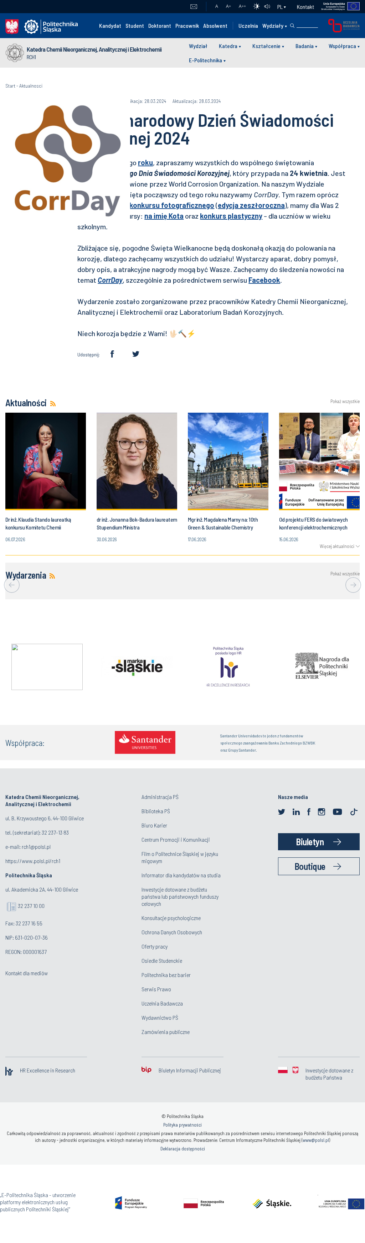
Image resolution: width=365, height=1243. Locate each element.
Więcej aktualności (337, 546)
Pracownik (187, 25)
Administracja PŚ (160, 796)
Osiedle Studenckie (162, 960)
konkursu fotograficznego (171, 205)
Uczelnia (248, 25)
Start (10, 86)
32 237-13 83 (55, 832)
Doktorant (159, 25)
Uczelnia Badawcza (162, 1003)
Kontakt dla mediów (26, 973)
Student (134, 25)
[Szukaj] (292, 25)
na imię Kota (164, 215)
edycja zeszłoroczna (251, 205)
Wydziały (272, 25)
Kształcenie (266, 45)
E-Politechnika (205, 60)
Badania (304, 45)
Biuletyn (310, 841)
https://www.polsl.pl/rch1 (32, 860)
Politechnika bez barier (166, 974)
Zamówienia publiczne (166, 1031)
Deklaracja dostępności (182, 1148)
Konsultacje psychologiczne (171, 917)
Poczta (193, 7)
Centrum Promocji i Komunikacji (176, 839)
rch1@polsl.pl (36, 846)
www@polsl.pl (316, 1140)
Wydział (198, 45)
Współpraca (342, 45)
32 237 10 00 (31, 905)
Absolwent (215, 25)
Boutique (309, 866)
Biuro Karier (154, 825)
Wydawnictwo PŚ (160, 1017)
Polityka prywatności (182, 1125)
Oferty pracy (155, 946)
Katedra (228, 45)
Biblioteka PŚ (156, 811)
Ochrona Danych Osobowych (172, 932)
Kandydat (110, 25)
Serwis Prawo (156, 989)
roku (145, 162)
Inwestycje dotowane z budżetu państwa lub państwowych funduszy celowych (180, 896)
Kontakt (305, 6)
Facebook (264, 280)
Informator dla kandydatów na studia (181, 875)
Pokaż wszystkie (345, 401)
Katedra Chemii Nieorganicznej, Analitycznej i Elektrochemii (94, 49)
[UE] (337, 6)
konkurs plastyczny (231, 215)
